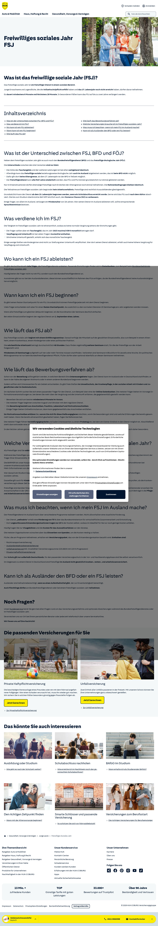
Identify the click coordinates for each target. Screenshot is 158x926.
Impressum (92, 477)
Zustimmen (111, 494)
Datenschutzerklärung (46, 471)
